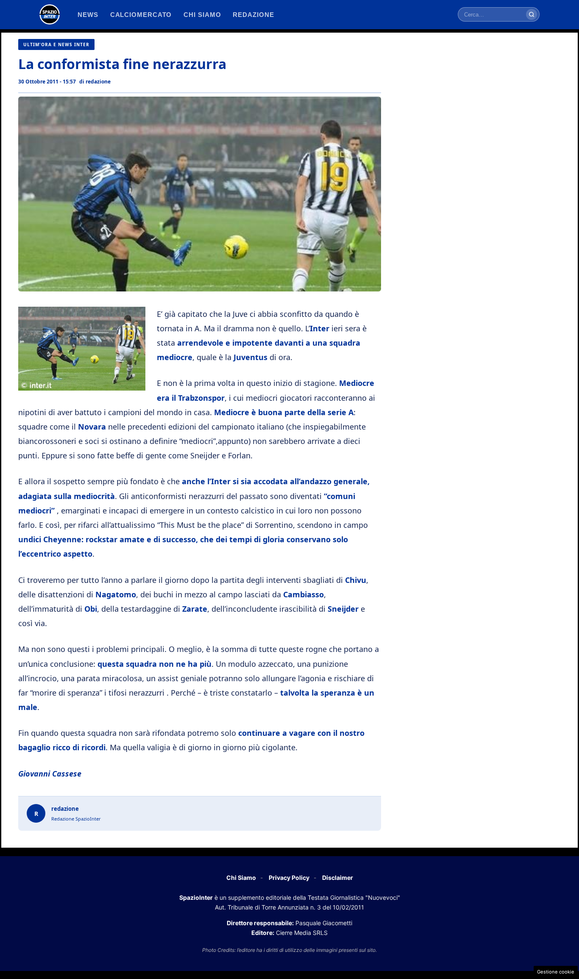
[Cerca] (531, 14)
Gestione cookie (555, 972)
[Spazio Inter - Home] (49, 14)
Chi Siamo (241, 877)
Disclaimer (337, 877)
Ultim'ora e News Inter (56, 44)
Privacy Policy (289, 877)
